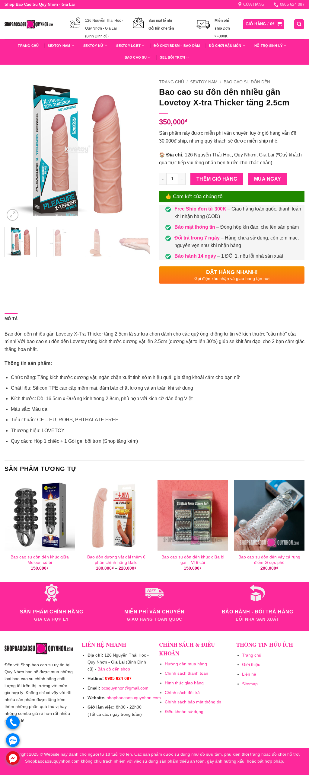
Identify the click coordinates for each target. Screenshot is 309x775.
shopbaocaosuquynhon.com (134, 697)
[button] (264, 24)
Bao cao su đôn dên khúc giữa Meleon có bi (40, 560)
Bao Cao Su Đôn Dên (247, 82)
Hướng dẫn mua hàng (186, 663)
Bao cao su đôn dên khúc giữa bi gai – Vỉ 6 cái (192, 560)
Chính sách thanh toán (186, 673)
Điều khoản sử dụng (184, 711)
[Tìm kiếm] (299, 24)
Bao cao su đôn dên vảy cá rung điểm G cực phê (269, 560)
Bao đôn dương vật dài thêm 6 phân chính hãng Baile (116, 560)
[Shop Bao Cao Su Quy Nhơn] (29, 24)
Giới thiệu (251, 664)
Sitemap (250, 683)
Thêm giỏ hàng (216, 179)
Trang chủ (28, 45)
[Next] (139, 149)
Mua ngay (267, 179)
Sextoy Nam (204, 82)
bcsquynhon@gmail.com (124, 688)
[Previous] (15, 149)
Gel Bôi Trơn (172, 57)
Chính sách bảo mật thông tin (193, 701)
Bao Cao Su (136, 57)
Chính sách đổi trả (182, 692)
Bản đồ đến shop (113, 669)
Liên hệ (249, 674)
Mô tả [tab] (11, 319)
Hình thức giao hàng (184, 682)
